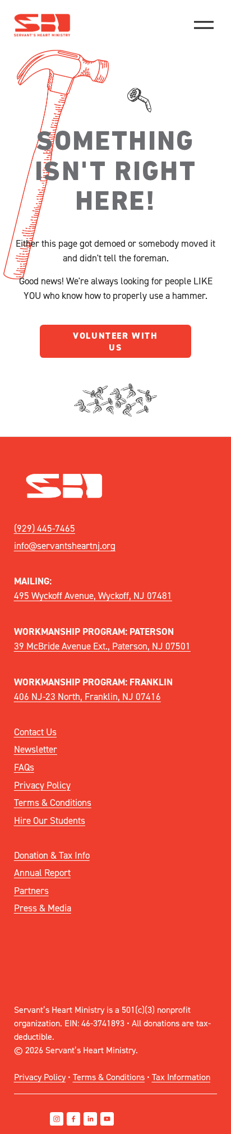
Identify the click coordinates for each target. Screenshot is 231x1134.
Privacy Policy (42, 785)
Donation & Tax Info (52, 855)
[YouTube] (107, 1119)
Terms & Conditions (52, 802)
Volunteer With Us (115, 341)
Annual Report (42, 872)
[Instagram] (56, 1119)
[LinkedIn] (90, 1119)
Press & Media (42, 908)
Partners (31, 890)
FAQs (24, 767)
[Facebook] (73, 1119)
